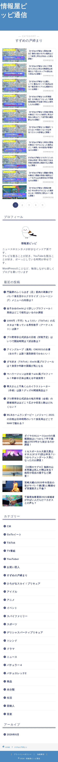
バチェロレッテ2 (16, 673)
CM (9, 526)
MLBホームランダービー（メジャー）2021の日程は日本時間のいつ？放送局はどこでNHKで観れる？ (30, 419)
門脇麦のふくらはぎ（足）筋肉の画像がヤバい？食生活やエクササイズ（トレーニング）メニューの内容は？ (30, 296)
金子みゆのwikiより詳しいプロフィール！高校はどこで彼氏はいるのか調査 (30, 310)
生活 (9, 697)
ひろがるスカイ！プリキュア (23, 583)
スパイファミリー (17, 616)
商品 (9, 681)
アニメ (11, 599)
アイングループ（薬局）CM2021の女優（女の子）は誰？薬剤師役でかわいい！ (28, 351)
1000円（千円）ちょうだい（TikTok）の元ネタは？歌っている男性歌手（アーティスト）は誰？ (31, 325)
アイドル (12, 591)
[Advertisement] (43, 15)
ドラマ (11, 648)
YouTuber (13, 559)
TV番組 (11, 550)
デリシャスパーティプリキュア (25, 632)
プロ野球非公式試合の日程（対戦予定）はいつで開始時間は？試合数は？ (30, 339)
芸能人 (11, 705)
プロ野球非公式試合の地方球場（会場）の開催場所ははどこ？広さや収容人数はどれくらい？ (30, 402)
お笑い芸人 (13, 567)
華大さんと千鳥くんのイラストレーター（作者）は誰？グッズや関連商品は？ (28, 388)
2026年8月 (13, 734)
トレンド (12, 640)
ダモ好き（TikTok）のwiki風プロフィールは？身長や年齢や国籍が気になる (30, 364)
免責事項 (40, 754)
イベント (12, 608)
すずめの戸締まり (17, 575)
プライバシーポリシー (23, 754)
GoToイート (14, 534)
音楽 (9, 714)
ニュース (12, 657)
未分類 (11, 689)
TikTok (11, 542)
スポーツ (12, 624)
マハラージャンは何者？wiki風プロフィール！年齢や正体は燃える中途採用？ (30, 376)
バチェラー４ (14, 665)
